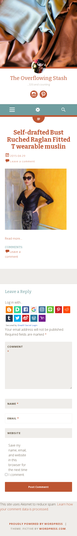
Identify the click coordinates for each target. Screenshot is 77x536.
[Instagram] (34, 94)
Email (13, 418)
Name (12, 404)
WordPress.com (52, 528)
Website (14, 433)
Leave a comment (22, 161)
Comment (15, 349)
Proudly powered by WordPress (36, 524)
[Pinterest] (43, 94)
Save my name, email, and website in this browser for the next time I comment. (17, 460)
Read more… (13, 238)
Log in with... (13, 302)
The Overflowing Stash (38, 78)
